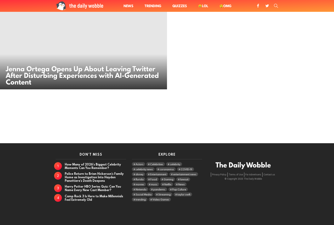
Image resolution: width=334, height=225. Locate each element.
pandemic (159, 189)
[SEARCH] (276, 6)
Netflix (167, 184)
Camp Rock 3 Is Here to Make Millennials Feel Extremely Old (94, 198)
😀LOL (203, 6)
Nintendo (141, 189)
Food (153, 179)
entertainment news (184, 174)
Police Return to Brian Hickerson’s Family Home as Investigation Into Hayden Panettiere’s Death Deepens (94, 177)
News (128, 6)
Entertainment (158, 174)
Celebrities (156, 164)
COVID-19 (186, 169)
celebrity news (144, 169)
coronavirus (167, 169)
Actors (139, 164)
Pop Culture (179, 189)
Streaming (164, 194)
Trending (153, 6)
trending (141, 199)
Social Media (144, 194)
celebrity (175, 164)
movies (140, 184)
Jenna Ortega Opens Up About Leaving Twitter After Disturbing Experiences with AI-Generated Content (82, 75)
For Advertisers (253, 174)
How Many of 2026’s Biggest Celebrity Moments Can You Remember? (93, 166)
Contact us (269, 174)
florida (140, 179)
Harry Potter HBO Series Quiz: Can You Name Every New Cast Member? (93, 188)
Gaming (168, 179)
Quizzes (179, 6)
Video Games (161, 199)
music (154, 184)
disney (139, 174)
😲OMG (225, 6)
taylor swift (183, 194)
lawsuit (184, 179)
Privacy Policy (219, 174)
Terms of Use (236, 174)
